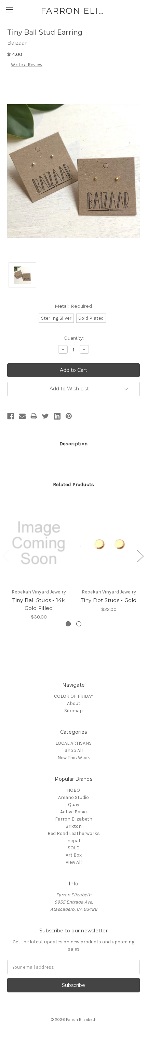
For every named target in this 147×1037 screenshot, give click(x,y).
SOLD (74, 848)
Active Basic (73, 812)
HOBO (73, 790)
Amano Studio (73, 797)
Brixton (73, 826)
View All (74, 862)
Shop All (74, 750)
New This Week (73, 758)
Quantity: (74, 338)
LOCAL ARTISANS (73, 743)
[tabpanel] (39, 561)
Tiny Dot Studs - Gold (108, 600)
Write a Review (26, 65)
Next (140, 555)
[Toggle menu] (9, 9)
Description (73, 443)
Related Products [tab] (73, 484)
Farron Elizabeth (73, 819)
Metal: (73, 306)
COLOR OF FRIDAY (73, 696)
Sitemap (73, 711)
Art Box (74, 855)
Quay (73, 805)
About (73, 703)
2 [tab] (78, 623)
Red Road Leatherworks (74, 833)
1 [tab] (68, 623)
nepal (73, 841)
